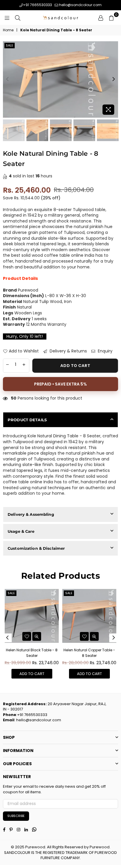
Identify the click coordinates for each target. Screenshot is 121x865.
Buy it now (60, 384)
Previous (7, 79)
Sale (9, 45)
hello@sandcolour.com (80, 4)
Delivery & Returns (67, 351)
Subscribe (16, 815)
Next (113, 79)
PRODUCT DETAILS (27, 419)
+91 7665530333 (37, 4)
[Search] (17, 17)
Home (8, 30)
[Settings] (100, 17)
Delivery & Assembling (31, 514)
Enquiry (104, 351)
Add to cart (31, 673)
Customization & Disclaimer (36, 548)
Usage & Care (21, 531)
